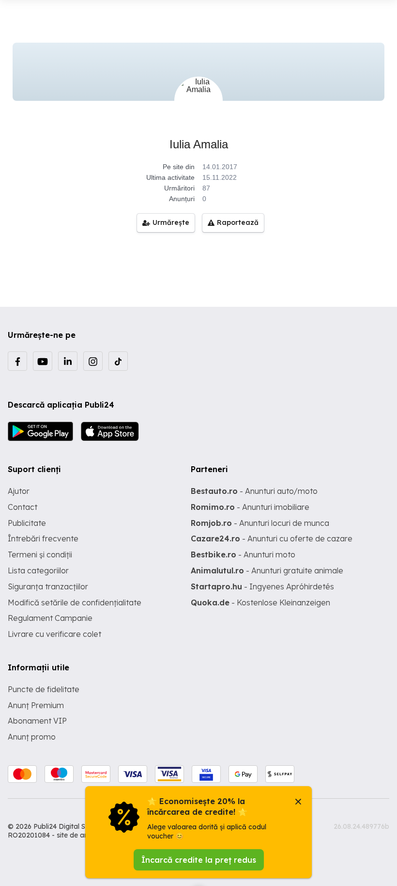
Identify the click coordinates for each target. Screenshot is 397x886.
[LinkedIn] (68, 361)
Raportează (238, 222)
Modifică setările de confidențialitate (74, 602)
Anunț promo (32, 737)
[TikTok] (118, 361)
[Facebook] (17, 361)
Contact (22, 507)
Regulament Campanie (50, 618)
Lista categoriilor (38, 570)
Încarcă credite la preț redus (198, 860)
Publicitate (27, 523)
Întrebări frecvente (43, 538)
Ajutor (19, 491)
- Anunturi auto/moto (254, 491)
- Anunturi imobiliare (250, 507)
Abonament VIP (37, 721)
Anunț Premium (36, 705)
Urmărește (171, 222)
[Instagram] (93, 361)
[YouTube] (42, 361)
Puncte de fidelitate (43, 689)
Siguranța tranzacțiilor (48, 586)
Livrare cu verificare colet (54, 634)
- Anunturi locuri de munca (260, 523)
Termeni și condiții (40, 554)
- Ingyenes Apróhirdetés (262, 586)
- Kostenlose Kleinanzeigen (260, 602)
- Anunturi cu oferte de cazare (271, 538)
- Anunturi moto (243, 554)
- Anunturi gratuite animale (267, 570)
